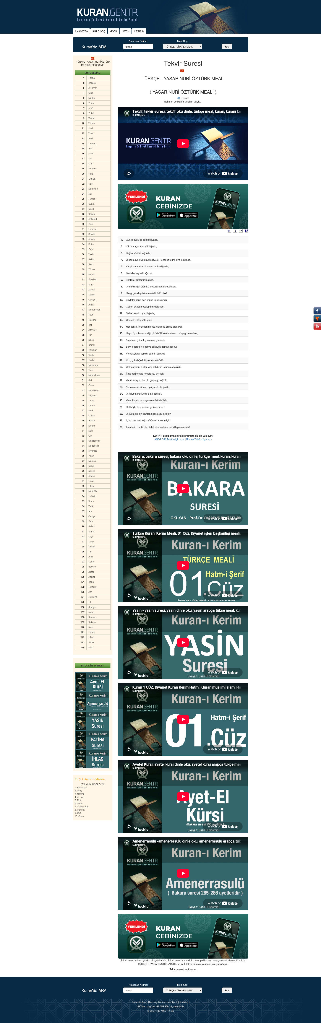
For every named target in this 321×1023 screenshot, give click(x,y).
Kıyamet (92, 450)
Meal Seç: (182, 41)
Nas (90, 647)
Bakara (92, 82)
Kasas (91, 213)
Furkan (91, 198)
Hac (90, 183)
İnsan (91, 455)
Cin (90, 435)
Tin (90, 551)
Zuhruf (91, 289)
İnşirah (91, 546)
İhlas (90, 637)
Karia (91, 581)
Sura (90, 284)
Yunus (91, 123)
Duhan (91, 294)
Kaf (90, 324)
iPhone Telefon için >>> (199, 439)
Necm (91, 339)
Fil (89, 601)
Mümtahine (94, 375)
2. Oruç (78, 790)
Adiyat (91, 576)
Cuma (91, 385)
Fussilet (92, 279)
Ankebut (92, 218)
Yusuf (91, 133)
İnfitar (91, 485)
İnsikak (91, 496)
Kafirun (92, 622)
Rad (90, 138)
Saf (90, 380)
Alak (90, 556)
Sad (90, 264)
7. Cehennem (81, 806)
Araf (90, 108)
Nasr (90, 627)
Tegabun (92, 395)
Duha (91, 541)
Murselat (92, 460)
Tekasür (92, 586)
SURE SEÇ (98, 31)
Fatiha (91, 77)
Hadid (91, 360)
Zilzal (91, 571)
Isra (90, 158)
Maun (91, 612)
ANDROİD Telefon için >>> (169, 439)
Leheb (91, 632)
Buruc (91, 501)
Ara (227, 46)
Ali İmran (92, 87)
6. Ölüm (78, 803)
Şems (91, 531)
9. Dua (78, 812)
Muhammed (94, 309)
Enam (91, 103)
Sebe (91, 243)
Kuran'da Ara (139, 1002)
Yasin (91, 254)
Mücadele (93, 365)
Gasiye (91, 516)
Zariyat (91, 329)
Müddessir (93, 445)
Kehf (90, 163)
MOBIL (113, 31)
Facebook (172, 1002)
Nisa (90, 92)
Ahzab (91, 238)
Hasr (90, 370)
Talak (91, 400)
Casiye (91, 299)
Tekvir (91, 480)
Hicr (90, 148)
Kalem (91, 415)
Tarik (90, 506)
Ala (90, 511)
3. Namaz (79, 793)
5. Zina (78, 800)
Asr (90, 591)
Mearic (91, 425)
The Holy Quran (156, 1002)
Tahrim (91, 405)
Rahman (92, 349)
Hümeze (92, 596)
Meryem (92, 168)
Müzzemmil (94, 440)
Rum (90, 223)
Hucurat (92, 319)
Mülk (90, 410)
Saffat (91, 259)
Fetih (90, 314)
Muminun (93, 188)
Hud (90, 128)
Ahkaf (91, 304)
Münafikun (93, 390)
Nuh (90, 430)
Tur (90, 334)
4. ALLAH (79, 796)
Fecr (90, 521)
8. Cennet (80, 809)
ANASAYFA (81, 31)
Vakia (91, 355)
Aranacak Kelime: (138, 41)
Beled (91, 526)
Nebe (91, 465)
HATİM (125, 31)
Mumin (91, 274)
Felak (91, 642)
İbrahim (92, 143)
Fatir (90, 249)
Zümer (91, 269)
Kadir (91, 561)
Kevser (91, 617)
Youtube (183, 1002)
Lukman (92, 228)
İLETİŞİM (139, 31)
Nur (90, 193)
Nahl (90, 153)
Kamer (91, 344)
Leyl (90, 536)
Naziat (91, 470)
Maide (91, 97)
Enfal (91, 113)
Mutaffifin (93, 490)
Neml (91, 208)
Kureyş (91, 607)
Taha (90, 173)
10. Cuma (80, 816)
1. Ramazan (81, 787)
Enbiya (91, 178)
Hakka (91, 420)
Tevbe (91, 118)
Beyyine (92, 566)
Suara (91, 203)
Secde (91, 233)
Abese (91, 475)
